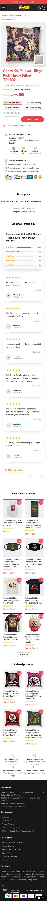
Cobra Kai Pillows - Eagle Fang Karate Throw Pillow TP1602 (11, 732)
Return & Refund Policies (11, 849)
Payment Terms (8, 846)
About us (5, 817)
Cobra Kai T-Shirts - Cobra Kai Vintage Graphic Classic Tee (10, 637)
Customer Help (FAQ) (10, 856)
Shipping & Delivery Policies (12, 842)
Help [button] (42, 898)
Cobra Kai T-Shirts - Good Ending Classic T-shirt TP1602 (12, 600)
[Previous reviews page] (29, 476)
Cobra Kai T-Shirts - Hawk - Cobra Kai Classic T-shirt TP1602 (33, 600)
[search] (39, 7)
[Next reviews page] (41, 476)
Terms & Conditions (9, 821)
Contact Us (6, 853)
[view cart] (43, 7)
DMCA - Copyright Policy (11, 828)
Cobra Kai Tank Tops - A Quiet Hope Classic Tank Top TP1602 (12, 522)
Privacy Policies (8, 824)
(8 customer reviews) (22, 90)
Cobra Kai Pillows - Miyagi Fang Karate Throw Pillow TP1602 (11, 693)
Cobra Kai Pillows (9, 19)
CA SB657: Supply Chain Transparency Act (18, 831)
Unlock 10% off (5, 890)
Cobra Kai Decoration (18, 15)
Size (4, 99)
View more (23, 654)
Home (3, 15)
